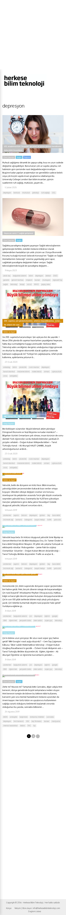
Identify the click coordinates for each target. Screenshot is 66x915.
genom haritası (17, 280)
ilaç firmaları (36, 721)
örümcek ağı (8, 519)
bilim (31, 276)
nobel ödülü (36, 371)
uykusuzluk (56, 371)
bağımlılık (24, 717)
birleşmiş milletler (37, 717)
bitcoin (24, 515)
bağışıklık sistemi (19, 276)
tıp (34, 725)
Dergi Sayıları (8, 423)
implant (29, 280)
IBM (5, 620)
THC (29, 725)
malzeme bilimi (23, 371)
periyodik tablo (25, 620)
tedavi (22, 725)
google (54, 616)
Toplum (27, 157)
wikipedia (13, 376)
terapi (22, 284)
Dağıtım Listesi (34, 911)
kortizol (17, 193)
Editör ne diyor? (9, 332)
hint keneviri (19, 721)
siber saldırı (38, 620)
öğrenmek (13, 620)
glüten (42, 515)
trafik (49, 519)
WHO (36, 284)
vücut (29, 284)
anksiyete (13, 717)
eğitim (47, 616)
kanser (37, 280)
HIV (27, 721)
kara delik (56, 515)
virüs (5, 376)
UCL (53, 193)
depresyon (7, 193)
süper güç (48, 620)
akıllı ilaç (6, 276)
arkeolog (6, 367)
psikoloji (35, 193)
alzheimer (7, 515)
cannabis (50, 717)
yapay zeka (45, 284)
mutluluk (26, 193)
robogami (28, 519)
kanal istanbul (9, 371)
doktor (48, 276)
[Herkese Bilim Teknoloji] (24, 88)
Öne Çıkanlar (8, 157)
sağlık (5, 284)
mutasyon (46, 280)
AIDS (5, 717)
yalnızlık (57, 519)
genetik (6, 280)
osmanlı (19, 519)
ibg (48, 515)
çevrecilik (22, 367)
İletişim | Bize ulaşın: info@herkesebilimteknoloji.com (37, 908)
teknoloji (13, 284)
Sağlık (19, 157)
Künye (8, 908)
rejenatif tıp (57, 280)
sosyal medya (40, 519)
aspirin (16, 515)
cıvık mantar (34, 367)
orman (46, 371)
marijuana (56, 721)
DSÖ (55, 276)
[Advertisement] (33, 35)
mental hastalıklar (10, 725)
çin (30, 616)
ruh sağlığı (45, 193)
